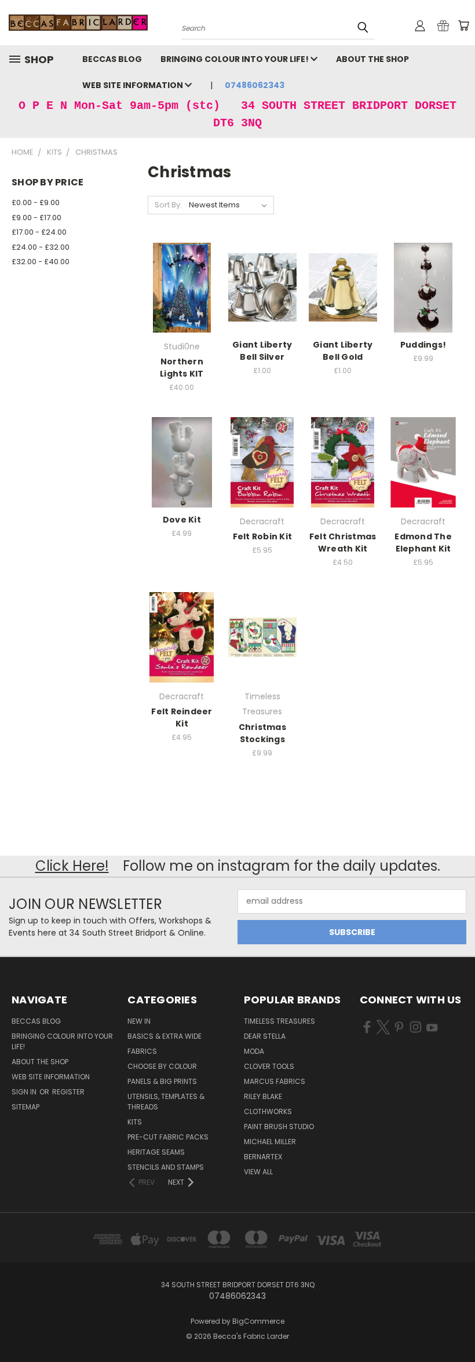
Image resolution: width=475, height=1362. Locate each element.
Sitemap (25, 1107)
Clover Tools (269, 1066)
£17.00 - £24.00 (39, 232)
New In (139, 1021)
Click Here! (72, 865)
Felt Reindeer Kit (181, 717)
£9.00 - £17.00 (36, 217)
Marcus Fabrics (274, 1081)
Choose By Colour (162, 1066)
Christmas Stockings (262, 733)
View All (258, 1172)
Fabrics (142, 1051)
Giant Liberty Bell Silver (262, 351)
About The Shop (372, 59)
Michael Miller (270, 1141)
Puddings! (423, 344)
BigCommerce (258, 1321)
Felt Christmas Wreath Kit (343, 542)
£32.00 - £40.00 (41, 261)
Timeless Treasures (279, 1021)
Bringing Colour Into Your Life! (235, 59)
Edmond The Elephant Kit (423, 542)
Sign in (25, 1092)
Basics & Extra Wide (164, 1036)
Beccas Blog (112, 59)
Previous (457, 1326)
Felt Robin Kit (263, 536)
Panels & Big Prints (162, 1081)
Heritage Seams (156, 1152)
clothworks (268, 1111)
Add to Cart (182, 296)
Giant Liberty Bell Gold (342, 351)
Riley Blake (263, 1096)
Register (68, 1092)
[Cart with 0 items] (463, 25)
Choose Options (182, 471)
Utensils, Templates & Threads (165, 1101)
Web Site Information (133, 85)
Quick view (181, 275)
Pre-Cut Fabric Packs (168, 1137)
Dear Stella (265, 1036)
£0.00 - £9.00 (36, 202)
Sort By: (168, 204)
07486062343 (254, 85)
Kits (134, 1122)
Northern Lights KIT (182, 367)
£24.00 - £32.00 (41, 247)
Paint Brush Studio (279, 1126)
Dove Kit (182, 519)
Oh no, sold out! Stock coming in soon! (342, 471)
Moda (254, 1051)
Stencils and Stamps (165, 1167)
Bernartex (263, 1157)
